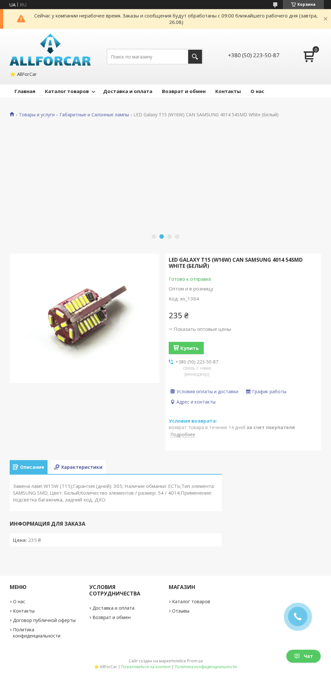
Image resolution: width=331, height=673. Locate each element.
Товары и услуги (37, 115)
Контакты (228, 91)
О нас (257, 91)
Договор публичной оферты (44, 620)
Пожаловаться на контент (146, 666)
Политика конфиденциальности (36, 632)
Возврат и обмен (184, 91)
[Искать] (195, 57)
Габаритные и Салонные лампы (94, 115)
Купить (189, 348)
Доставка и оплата (127, 91)
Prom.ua (195, 661)
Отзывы (180, 611)
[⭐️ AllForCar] (50, 50)
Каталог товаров (67, 91)
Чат (308, 656)
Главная (25, 91)
